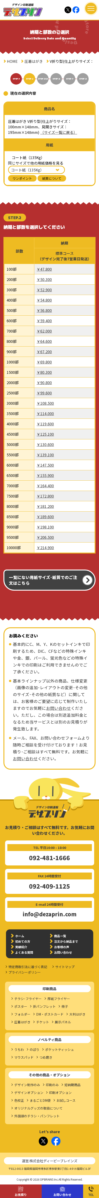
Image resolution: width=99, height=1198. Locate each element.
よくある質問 (24, 952)
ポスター (20, 1006)
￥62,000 (44, 331)
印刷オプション (60, 1092)
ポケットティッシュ (59, 1049)
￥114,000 (45, 413)
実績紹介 (21, 947)
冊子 (64, 1006)
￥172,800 (45, 496)
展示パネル (63, 1022)
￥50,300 (44, 279)
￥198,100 (45, 527)
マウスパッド (24, 1057)
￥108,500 (45, 403)
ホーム (19, 936)
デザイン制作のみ (27, 1084)
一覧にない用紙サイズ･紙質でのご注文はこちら (43, 580)
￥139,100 (45, 454)
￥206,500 (45, 537)
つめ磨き (45, 1057)
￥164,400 (45, 485)
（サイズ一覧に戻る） (58, 132)
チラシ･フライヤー (28, 998)
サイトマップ (65, 966)
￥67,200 (44, 351)
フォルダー (22, 1014)
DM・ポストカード (50, 1014)
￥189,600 (45, 516)
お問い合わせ (62, 1194)
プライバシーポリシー (25, 972)
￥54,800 (44, 300)
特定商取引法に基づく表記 (28, 966)
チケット (42, 1022)
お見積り (21, 1194)
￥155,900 (45, 475)
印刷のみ (52, 1084)
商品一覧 (60, 936)
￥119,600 (45, 424)
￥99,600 (44, 393)
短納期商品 (72, 1084)
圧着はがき (33, 61)
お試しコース (66, 1100)
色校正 (19, 1100)
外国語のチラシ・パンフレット (37, 1116)
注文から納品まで (66, 941)
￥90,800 (44, 382)
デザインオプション (28, 1092)
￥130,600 (45, 444)
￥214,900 (45, 547)
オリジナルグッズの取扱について (38, 1108)
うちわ (19, 1049)
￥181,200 (45, 506)
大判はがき (77, 1014)
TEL (91, 1194)
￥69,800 (44, 362)
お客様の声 (61, 947)
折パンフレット (44, 1006)
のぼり (34, 1049)
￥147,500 (45, 465)
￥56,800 (44, 310)
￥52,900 (44, 289)
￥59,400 (44, 320)
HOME (12, 61)
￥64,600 (44, 341)
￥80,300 (44, 372)
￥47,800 (44, 269)
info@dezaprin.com (49, 914)
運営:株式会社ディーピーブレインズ (49, 1160)
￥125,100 (45, 434)
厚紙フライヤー (58, 998)
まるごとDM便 (40, 1100)
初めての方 (22, 941)
